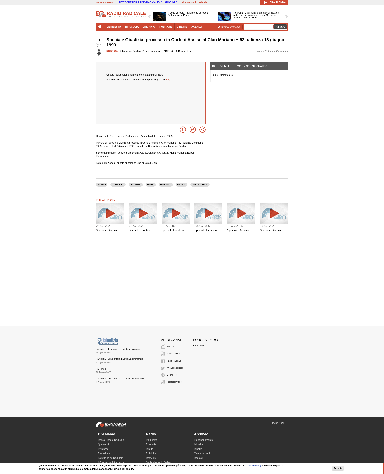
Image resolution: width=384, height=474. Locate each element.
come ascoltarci (105, 2)
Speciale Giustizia (107, 230)
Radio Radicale (174, 353)
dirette (182, 26)
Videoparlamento (203, 440)
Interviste (151, 458)
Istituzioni (199, 444)
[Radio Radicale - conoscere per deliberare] (111, 426)
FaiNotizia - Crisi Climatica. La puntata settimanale (120, 378)
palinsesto (113, 26)
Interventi (220, 66)
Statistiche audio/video (158, 462)
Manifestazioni (202, 453)
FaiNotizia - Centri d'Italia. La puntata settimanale (119, 359)
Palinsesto (151, 440)
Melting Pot (172, 375)
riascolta (132, 26)
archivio (149, 26)
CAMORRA (118, 184)
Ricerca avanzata (230, 26)
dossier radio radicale (194, 2)
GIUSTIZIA (135, 184)
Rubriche (199, 345)
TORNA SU (278, 422)
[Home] (121, 16)
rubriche (165, 26)
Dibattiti (198, 449)
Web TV (170, 346)
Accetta (337, 468)
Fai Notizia (101, 369)
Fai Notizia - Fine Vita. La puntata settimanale (118, 349)
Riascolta (151, 444)
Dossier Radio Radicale (111, 440)
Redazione (104, 453)
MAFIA (150, 184)
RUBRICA (112, 51)
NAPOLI (181, 184)
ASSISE (101, 184)
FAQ (167, 79)
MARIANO (165, 184)
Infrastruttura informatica (111, 462)
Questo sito (104, 444)
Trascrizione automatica (250, 66)
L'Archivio (103, 449)
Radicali (198, 458)
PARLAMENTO (200, 184)
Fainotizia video (174, 382)
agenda (196, 26)
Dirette (149, 449)
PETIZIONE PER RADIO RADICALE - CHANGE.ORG (148, 2)
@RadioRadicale (175, 368)
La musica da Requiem (110, 458)
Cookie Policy (253, 465)
